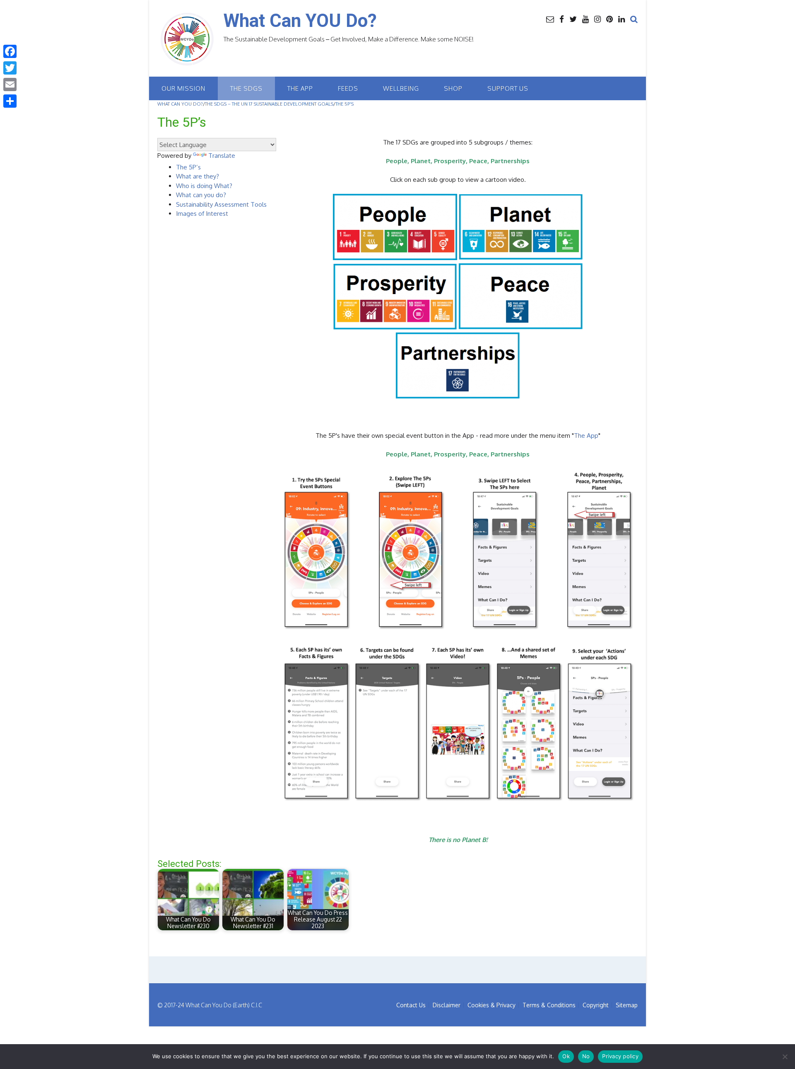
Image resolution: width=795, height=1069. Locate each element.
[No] (785, 1056)
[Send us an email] (550, 19)
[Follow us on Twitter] (573, 19)
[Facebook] (10, 51)
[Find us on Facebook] (561, 19)
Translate (221, 155)
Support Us (507, 88)
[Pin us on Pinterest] (609, 19)
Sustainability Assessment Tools (221, 204)
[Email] (10, 84)
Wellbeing (401, 88)
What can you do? (201, 195)
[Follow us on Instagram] (597, 19)
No (586, 1056)
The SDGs (246, 88)
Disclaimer (446, 1005)
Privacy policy (620, 1056)
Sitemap (627, 1005)
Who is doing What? (204, 186)
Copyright (596, 1005)
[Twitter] (10, 68)
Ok (566, 1056)
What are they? (197, 176)
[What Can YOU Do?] (190, 39)
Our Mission (183, 88)
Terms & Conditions (549, 1005)
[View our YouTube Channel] (585, 19)
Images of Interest (202, 213)
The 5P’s (188, 167)
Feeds (348, 88)
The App (300, 88)
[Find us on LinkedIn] (621, 19)
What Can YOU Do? (300, 20)
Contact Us (411, 1005)
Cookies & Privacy (491, 1005)
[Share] (10, 101)
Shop (453, 88)
